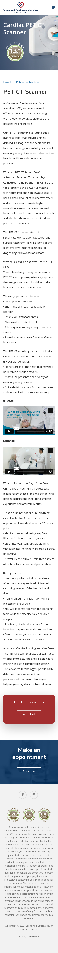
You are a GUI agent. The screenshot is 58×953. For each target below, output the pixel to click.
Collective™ (33, 936)
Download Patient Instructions (21, 82)
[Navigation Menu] (53, 7)
